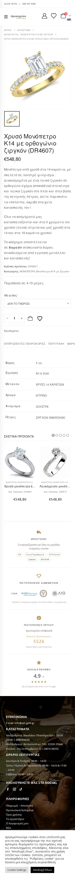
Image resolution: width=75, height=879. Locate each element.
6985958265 (23, 740)
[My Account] (44, 16)
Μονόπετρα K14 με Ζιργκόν (52, 271)
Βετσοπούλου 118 (35, 744)
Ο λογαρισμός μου (17, 823)
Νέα (8, 828)
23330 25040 (55, 744)
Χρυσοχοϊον (11, 331)
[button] (7, 16)
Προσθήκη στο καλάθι (30, 318)
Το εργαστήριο (15, 819)
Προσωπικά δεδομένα (19, 810)
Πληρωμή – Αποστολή (19, 805)
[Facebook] (8, 789)
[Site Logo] (18, 16)
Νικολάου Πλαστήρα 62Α (39, 735)
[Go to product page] (20, 462)
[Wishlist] (53, 16)
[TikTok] (21, 789)
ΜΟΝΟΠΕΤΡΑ (27, 271)
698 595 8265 (29, 3)
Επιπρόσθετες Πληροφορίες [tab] (24, 344)
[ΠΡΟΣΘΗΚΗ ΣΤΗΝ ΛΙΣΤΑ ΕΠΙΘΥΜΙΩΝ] (39, 318)
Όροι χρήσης (14, 814)
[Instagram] (14, 789)
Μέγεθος (17, 295)
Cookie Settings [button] (16, 870)
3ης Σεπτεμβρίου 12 (29, 749)
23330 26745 (10, 3)
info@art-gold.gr (24, 723)
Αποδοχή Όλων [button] (42, 870)
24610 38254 (51, 749)
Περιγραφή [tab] (56, 344)
